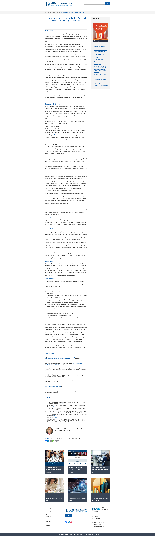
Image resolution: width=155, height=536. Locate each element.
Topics (60, 10)
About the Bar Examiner (50, 511)
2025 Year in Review (74, 495)
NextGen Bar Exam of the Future (99, 467)
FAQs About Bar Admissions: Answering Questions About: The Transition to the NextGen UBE (101, 79)
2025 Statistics (95, 495)
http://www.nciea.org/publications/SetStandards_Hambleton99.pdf (59, 422)
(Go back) (61, 403)
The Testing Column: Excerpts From (100, 69)
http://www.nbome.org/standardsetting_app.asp (53, 386)
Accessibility (82, 534)
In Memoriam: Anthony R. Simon (101, 85)
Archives (53, 12)
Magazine (47, 10)
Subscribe (107, 10)
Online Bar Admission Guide (75, 467)
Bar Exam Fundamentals (51, 467)
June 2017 (58, 12)
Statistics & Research (90, 10)
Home (46, 12)
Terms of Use (87, 534)
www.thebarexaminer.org (99, 526)
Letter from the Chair (98, 59)
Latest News (74, 10)
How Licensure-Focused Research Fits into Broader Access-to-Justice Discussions (100, 46)
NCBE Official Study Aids (52, 495)
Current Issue (48, 516)
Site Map (97, 534)
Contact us (47, 438)
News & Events (97, 83)
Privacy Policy (92, 534)
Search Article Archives (88, 5)
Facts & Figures (97, 64)
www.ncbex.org (97, 518)
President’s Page (97, 61)
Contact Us (48, 528)
